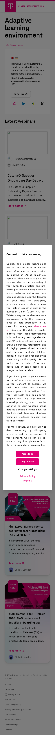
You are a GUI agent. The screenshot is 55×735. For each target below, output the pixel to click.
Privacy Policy (27, 476)
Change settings (27, 469)
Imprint (27, 480)
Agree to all (27, 454)
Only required (27, 461)
